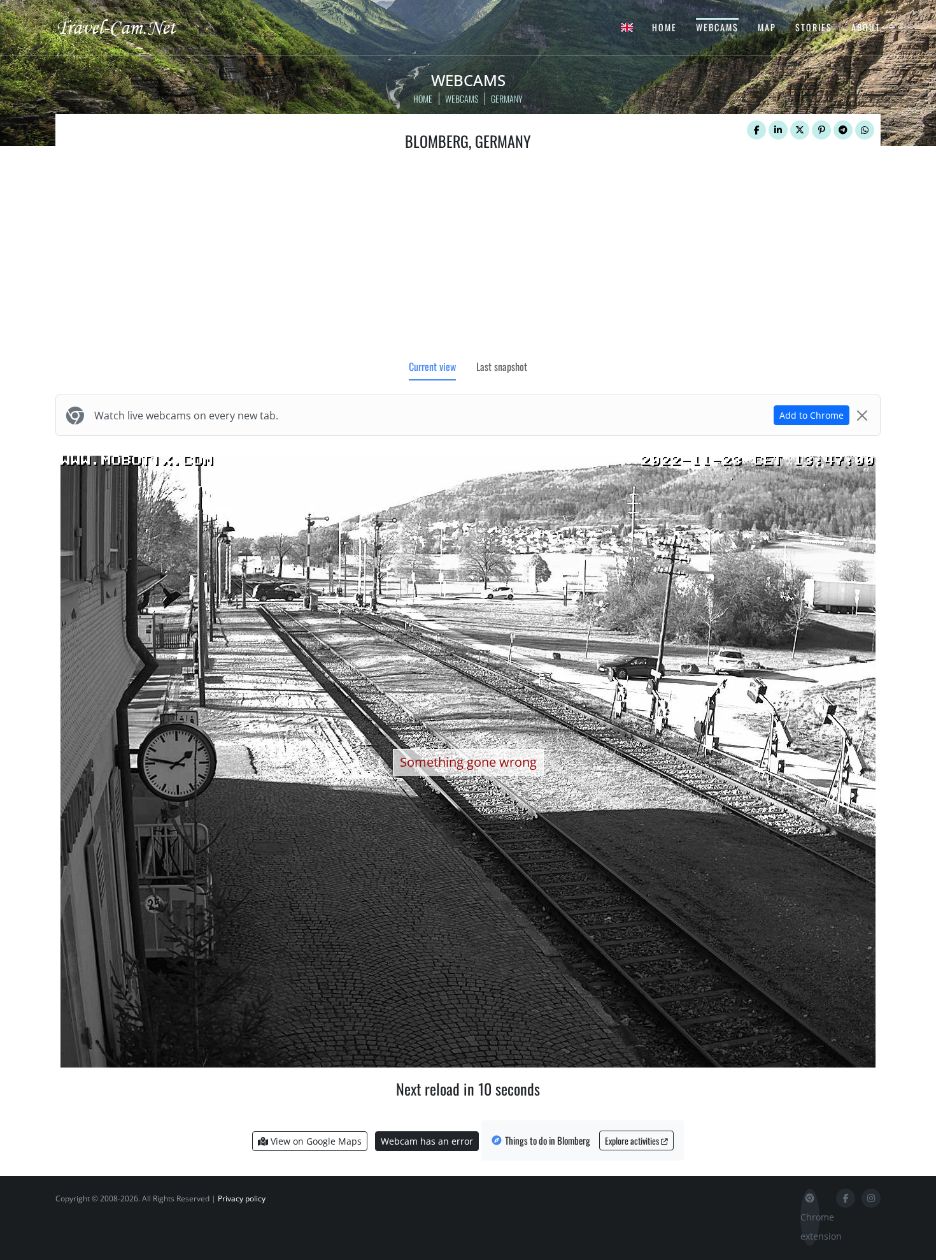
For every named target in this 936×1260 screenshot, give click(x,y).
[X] (799, 130)
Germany (507, 98)
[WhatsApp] (864, 130)
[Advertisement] (468, 258)
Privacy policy (242, 1198)
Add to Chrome (811, 415)
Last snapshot (501, 366)
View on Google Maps (315, 1141)
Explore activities (633, 1140)
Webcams (717, 27)
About (866, 27)
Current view (432, 366)
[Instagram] (871, 1198)
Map (767, 27)
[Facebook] (756, 130)
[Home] (127, 27)
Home (664, 27)
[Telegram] (843, 130)
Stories (813, 27)
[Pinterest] (821, 130)
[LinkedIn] (778, 130)
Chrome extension (809, 1226)
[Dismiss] (862, 415)
